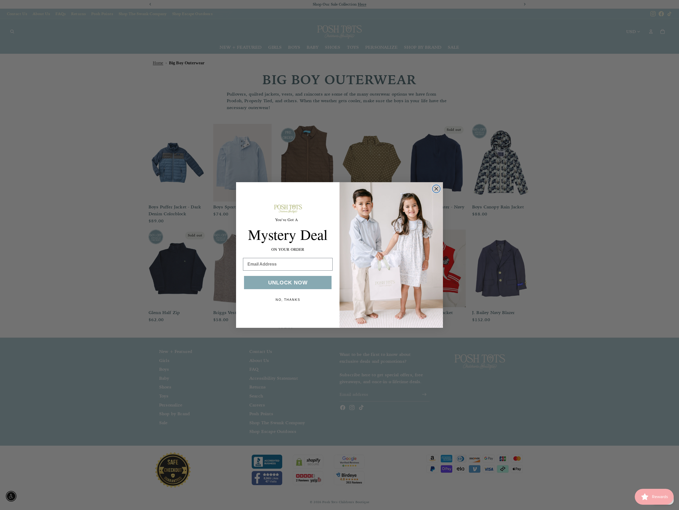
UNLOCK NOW (288, 282)
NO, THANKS (288, 300)
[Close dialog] (436, 189)
